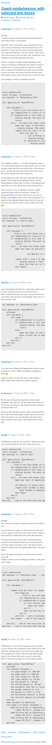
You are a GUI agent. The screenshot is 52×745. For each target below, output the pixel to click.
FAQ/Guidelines (24, 732)
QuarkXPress (16, 20)
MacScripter (5, 2)
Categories (12, 732)
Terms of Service (39, 732)
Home (3, 732)
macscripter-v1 (6, 20)
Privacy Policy (6, 736)
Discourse (14, 742)
